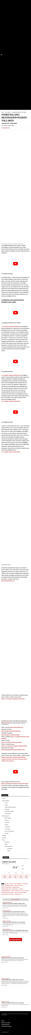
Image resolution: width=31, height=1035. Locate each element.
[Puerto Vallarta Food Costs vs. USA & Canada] (15, 993)
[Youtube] (6, 1017)
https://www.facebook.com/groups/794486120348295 (14, 746)
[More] (16, 130)
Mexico (3, 885)
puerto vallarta (18, 885)
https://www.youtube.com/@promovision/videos (13, 698)
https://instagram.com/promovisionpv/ (10, 734)
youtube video (17, 894)
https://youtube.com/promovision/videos (11, 731)
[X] (6, 130)
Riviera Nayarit (13, 123)
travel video (23, 892)
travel (12, 890)
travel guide (4, 892)
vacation (12, 894)
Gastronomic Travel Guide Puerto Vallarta (14, 911)
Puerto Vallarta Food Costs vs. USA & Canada (14, 922)
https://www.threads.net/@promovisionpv (11, 742)
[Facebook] (2, 130)
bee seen (7, 883)
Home (2, 112)
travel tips (16, 892)
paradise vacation (9, 885)
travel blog (18, 890)
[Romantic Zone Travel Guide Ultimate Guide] (15, 948)
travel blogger (25, 890)
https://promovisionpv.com (16, 727)
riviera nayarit (15, 887)
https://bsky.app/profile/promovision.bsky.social (13, 749)
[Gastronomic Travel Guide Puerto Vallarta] (15, 970)
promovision (6, 127)
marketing (25, 883)
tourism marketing (5, 890)
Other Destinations (7, 902)
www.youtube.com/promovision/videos (10, 326)
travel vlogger (5, 894)
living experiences (17, 883)
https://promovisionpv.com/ (8, 580)
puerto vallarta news (6, 887)
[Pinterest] (9, 130)
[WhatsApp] (12, 130)
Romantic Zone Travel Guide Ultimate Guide (14, 903)
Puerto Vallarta (7, 112)
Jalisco (11, 883)
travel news (11, 892)
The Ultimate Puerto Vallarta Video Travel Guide (15, 930)
